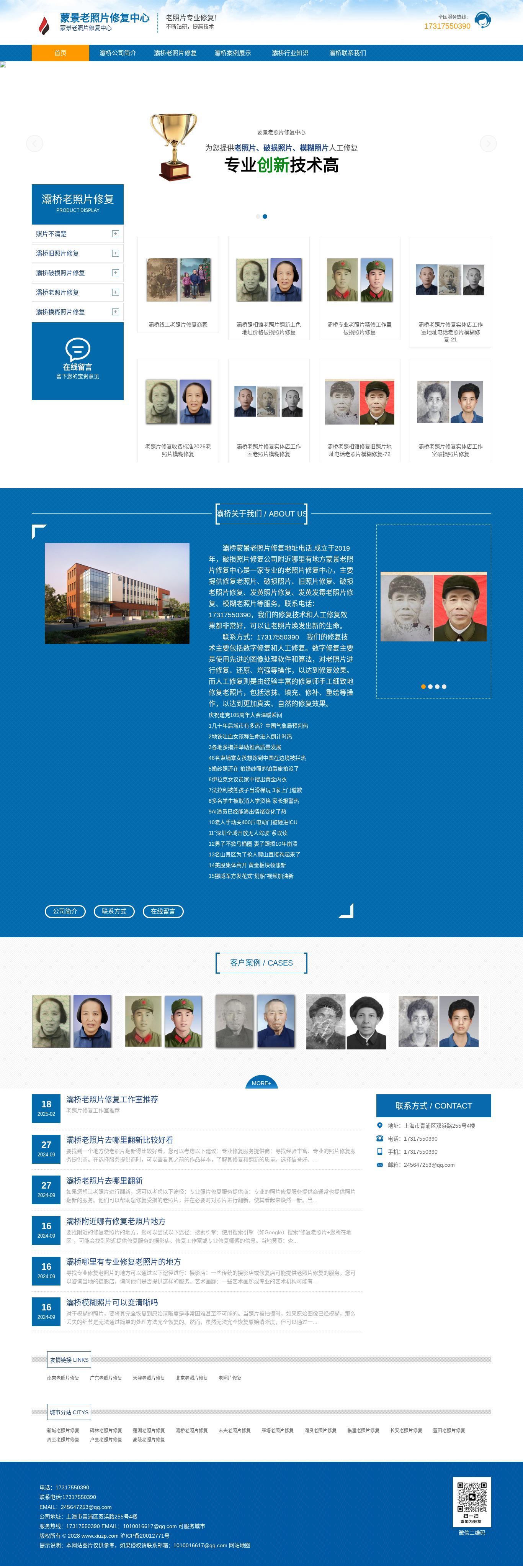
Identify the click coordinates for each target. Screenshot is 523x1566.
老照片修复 (230, 1378)
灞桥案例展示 (232, 53)
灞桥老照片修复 (175, 53)
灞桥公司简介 (118, 53)
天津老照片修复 (149, 1378)
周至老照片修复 (63, 1440)
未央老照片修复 (235, 1430)
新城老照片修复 (63, 1430)
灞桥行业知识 (290, 53)
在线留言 (163, 911)
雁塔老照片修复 (278, 1430)
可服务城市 (191, 1526)
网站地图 (239, 1545)
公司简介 (65, 911)
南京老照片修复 (63, 1378)
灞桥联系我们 (347, 53)
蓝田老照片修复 (449, 1430)
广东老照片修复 (106, 1378)
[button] (258, 216)
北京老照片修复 (192, 1378)
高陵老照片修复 (149, 1440)
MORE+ (261, 1083)
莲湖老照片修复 (149, 1430)
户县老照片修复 (106, 1440)
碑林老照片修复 (106, 1430)
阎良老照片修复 (320, 1430)
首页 (60, 53)
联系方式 (114, 911)
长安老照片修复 (406, 1430)
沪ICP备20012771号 (145, 1536)
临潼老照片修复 (363, 1430)
